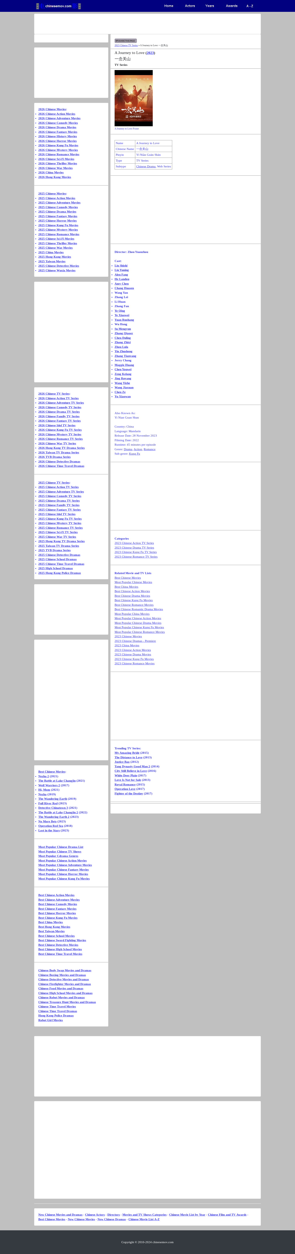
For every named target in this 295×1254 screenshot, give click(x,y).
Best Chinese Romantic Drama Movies (139, 609)
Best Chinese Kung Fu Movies (134, 600)
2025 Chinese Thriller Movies (57, 243)
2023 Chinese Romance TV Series (136, 556)
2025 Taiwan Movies (51, 261)
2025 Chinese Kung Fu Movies (58, 225)
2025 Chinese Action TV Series (58, 487)
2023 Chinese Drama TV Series (134, 547)
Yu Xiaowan (123, 396)
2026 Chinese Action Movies (56, 113)
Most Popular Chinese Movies (133, 582)
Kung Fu (134, 453)
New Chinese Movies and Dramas (60, 1214)
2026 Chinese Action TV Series (58, 398)
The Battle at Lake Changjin (57, 780)
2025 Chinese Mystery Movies (58, 229)
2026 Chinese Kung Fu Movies (58, 145)
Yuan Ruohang (124, 319)
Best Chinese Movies (128, 577)
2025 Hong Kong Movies (54, 256)
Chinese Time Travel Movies (57, 1006)
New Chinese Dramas (112, 1219)
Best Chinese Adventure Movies (59, 899)
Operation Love (125, 788)
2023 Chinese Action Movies (133, 650)
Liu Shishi (121, 265)
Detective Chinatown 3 (53, 807)
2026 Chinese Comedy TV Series (59, 407)
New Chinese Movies (81, 1219)
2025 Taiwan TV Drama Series (58, 545)
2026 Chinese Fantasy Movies (57, 131)
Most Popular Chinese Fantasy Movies (63, 869)
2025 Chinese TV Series (53, 482)
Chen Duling (123, 337)
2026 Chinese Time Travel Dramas (61, 466)
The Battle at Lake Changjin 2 (58, 812)
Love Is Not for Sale (128, 779)
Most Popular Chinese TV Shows (59, 851)
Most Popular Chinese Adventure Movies (65, 865)
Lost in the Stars (49, 830)
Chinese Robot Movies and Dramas (61, 997)
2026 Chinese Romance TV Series (60, 438)
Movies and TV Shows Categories (144, 1214)
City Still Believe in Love (131, 770)
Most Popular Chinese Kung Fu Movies (139, 627)
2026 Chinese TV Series (53, 393)
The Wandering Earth (52, 798)
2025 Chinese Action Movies (56, 198)
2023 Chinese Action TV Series (134, 543)
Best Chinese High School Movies (60, 949)
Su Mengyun (123, 328)
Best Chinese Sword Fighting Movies (62, 940)
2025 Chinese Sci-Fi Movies (56, 238)
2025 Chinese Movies (52, 193)
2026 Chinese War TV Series (57, 443)
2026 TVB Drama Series (54, 456)
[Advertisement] (131, 24)
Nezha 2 (43, 776)
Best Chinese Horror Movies (57, 913)
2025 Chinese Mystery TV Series (59, 523)
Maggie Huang (124, 365)
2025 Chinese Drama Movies (57, 211)
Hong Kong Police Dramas (56, 1015)
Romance (150, 449)
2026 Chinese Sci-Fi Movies (56, 159)
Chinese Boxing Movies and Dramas (62, 975)
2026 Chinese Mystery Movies (58, 150)
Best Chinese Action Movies (132, 591)
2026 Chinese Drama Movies (57, 127)
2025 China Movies (51, 252)
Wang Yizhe (122, 383)
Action (138, 449)
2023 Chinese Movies (128, 636)
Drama (128, 449)
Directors (113, 1214)
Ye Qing (120, 310)
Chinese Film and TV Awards (227, 1214)
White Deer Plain (126, 775)
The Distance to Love (128, 757)
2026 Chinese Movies (52, 109)
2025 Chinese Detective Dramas (59, 554)
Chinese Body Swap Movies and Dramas (64, 970)
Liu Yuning (122, 270)
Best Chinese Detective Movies (58, 944)
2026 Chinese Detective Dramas (59, 461)
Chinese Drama (146, 166)
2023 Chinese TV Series (126, 45)
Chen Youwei (123, 369)
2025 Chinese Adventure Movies (59, 202)
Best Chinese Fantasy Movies (57, 908)
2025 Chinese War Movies (55, 247)
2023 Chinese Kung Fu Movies (134, 659)
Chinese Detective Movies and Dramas (63, 979)
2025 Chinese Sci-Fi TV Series (58, 532)
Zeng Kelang (123, 374)
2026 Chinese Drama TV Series (59, 411)
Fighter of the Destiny (129, 793)
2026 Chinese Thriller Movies (57, 163)
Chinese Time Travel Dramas (57, 1011)
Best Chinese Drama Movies (132, 595)
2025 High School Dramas (55, 568)
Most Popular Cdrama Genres (58, 856)
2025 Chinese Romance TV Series (60, 527)
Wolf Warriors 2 (49, 785)
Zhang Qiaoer (124, 333)
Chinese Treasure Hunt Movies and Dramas (67, 1002)
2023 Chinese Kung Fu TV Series (136, 552)
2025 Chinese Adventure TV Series (61, 491)
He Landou (122, 279)
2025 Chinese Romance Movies (58, 234)
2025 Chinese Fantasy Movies (57, 216)
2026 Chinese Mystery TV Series (59, 434)
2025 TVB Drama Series (54, 550)
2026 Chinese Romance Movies (58, 154)
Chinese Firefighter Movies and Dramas (64, 984)
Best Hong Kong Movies (54, 926)
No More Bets (47, 821)
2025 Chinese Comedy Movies (58, 207)
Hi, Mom (44, 789)
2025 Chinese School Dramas (57, 559)
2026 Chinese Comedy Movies (58, 122)
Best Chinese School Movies (56, 935)
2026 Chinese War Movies (55, 168)
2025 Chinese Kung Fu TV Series (60, 518)
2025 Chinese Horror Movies (57, 220)
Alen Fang (121, 274)
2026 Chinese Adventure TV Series (61, 402)
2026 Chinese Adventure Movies (59, 118)
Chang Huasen (124, 288)
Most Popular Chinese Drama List (60, 847)
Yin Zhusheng (123, 351)
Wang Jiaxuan (124, 387)
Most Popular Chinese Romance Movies (140, 632)
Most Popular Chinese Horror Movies (63, 874)
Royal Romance (125, 784)
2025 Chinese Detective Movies (58, 265)
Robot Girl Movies (50, 1020)
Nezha (42, 794)
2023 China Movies (127, 645)
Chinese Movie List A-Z (144, 1219)
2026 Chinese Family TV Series (58, 416)
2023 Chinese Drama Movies (133, 654)
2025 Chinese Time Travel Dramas (61, 563)
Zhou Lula (121, 346)
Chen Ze (120, 392)
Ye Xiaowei (122, 315)
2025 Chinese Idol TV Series (56, 514)
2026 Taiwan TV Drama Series (58, 452)
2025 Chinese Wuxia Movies (56, 270)
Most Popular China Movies (132, 613)
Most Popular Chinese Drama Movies (138, 622)
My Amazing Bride (127, 752)
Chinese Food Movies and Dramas (60, 988)
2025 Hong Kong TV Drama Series (61, 541)
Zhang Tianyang (125, 356)
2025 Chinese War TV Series (57, 536)
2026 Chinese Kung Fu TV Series (60, 429)
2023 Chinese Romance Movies (135, 663)
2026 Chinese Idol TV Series (56, 425)
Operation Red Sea (50, 825)
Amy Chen (122, 283)
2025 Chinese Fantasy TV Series (59, 509)
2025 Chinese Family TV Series (58, 505)
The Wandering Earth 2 (53, 816)
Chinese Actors (95, 1214)
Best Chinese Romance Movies (134, 604)
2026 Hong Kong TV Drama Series (61, 447)
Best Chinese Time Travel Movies (60, 954)
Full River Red (48, 803)
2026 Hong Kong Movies (54, 177)
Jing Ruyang (123, 378)
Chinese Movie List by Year (187, 1214)
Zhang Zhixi (123, 342)
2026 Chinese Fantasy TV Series (59, 420)
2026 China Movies (51, 172)
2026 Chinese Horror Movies (57, 141)
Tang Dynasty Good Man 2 (132, 766)
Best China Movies (126, 586)
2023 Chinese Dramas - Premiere (135, 641)
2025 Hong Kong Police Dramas (59, 573)
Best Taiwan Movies (51, 931)
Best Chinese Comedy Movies (57, 904)
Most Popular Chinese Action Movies (138, 618)
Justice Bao (122, 761)
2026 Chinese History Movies (57, 136)
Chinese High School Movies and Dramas (65, 993)
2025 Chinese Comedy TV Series (59, 496)
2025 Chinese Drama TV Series (59, 500)
